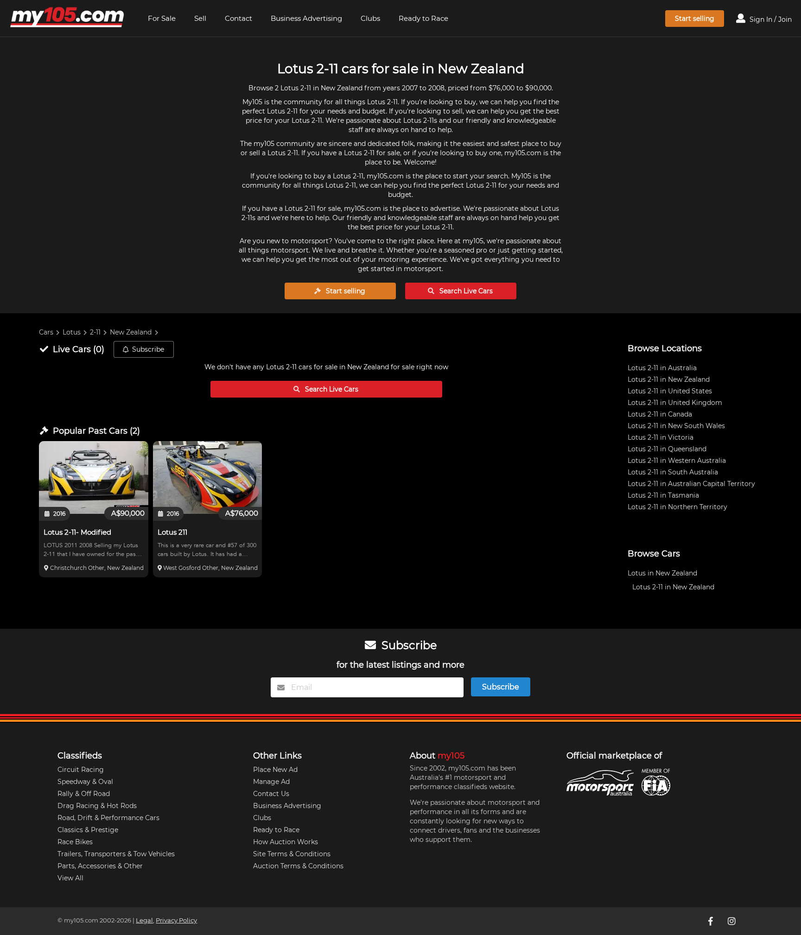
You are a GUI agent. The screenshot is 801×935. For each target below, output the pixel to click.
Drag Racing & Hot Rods (97, 806)
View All (70, 878)
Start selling (694, 18)
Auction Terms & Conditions (298, 866)
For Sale (162, 18)
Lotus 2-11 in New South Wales (676, 426)
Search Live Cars (465, 291)
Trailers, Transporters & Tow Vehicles (116, 854)
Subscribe (148, 349)
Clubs (370, 18)
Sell (200, 18)
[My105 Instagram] (733, 921)
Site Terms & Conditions (292, 854)
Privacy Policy (176, 920)
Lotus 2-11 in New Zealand (669, 379)
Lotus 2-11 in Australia (662, 368)
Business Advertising (306, 18)
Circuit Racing (80, 769)
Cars (46, 332)
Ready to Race (423, 18)
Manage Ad (271, 781)
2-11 (95, 332)
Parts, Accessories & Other (100, 866)
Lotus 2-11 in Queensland (667, 449)
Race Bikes (75, 842)
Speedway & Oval (85, 781)
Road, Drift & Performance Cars (108, 818)
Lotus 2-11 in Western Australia (677, 460)
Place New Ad (275, 769)
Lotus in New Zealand (662, 573)
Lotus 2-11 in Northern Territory (677, 507)
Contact (238, 18)
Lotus (72, 332)
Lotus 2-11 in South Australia (673, 472)
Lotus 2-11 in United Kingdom (675, 402)
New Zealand (131, 332)
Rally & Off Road (83, 794)
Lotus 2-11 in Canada (660, 414)
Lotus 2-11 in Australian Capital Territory (691, 484)
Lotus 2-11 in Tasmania (663, 495)
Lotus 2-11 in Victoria (660, 437)
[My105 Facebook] (711, 921)
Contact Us (271, 794)
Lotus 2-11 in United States (670, 391)
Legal (144, 920)
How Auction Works (285, 842)
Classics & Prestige (87, 830)
